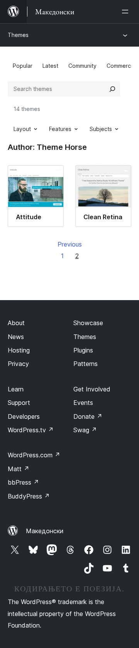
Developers (24, 416)
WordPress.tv (31, 430)
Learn (16, 389)
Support (19, 402)
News (16, 337)
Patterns (85, 364)
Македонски (44, 531)
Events (83, 402)
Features (60, 129)
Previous (70, 244)
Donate (87, 416)
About (16, 323)
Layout (22, 129)
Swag (85, 430)
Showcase (88, 323)
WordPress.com (34, 455)
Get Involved (91, 389)
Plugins (83, 350)
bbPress (23, 482)
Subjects (101, 129)
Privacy (18, 364)
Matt (18, 469)
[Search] (112, 89)
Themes (18, 35)
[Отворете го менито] (126, 11)
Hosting (19, 350)
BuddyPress (29, 496)
